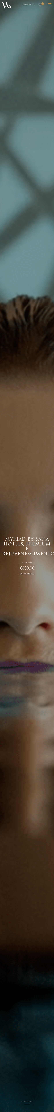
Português (27, 4)
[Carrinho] (40, 4)
